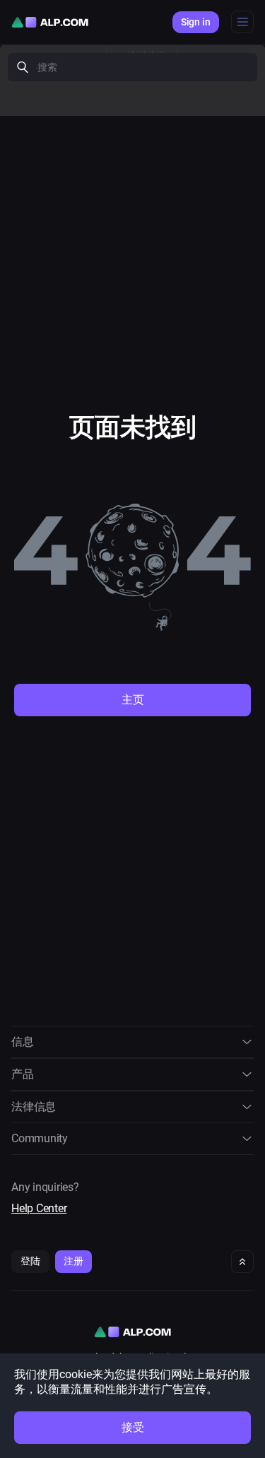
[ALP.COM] (49, 22)
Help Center (38, 1208)
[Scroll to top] (242, 1261)
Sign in (196, 22)
